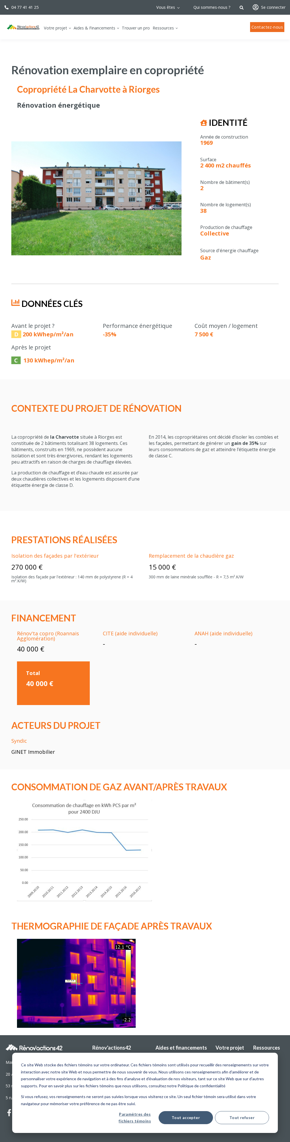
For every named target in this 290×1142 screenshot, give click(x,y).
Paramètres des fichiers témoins (135, 1118)
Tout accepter (186, 1117)
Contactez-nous (267, 27)
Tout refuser (242, 1117)
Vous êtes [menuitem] (165, 7)
